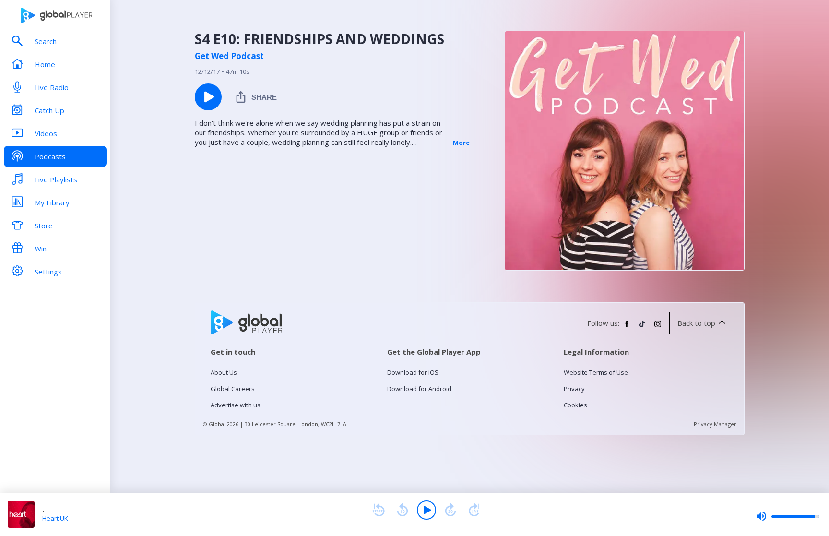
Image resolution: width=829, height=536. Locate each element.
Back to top (696, 323)
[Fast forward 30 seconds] (450, 510)
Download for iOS (412, 372)
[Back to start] (378, 510)
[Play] (426, 510)
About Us (224, 372)
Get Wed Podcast (229, 56)
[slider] (788, 516)
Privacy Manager (715, 424)
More (461, 142)
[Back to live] (474, 510)
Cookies (575, 405)
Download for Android (419, 388)
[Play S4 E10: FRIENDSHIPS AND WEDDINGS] (208, 96)
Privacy (574, 388)
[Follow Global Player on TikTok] (642, 327)
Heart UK (55, 518)
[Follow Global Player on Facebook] (627, 327)
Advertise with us (236, 405)
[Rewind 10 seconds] (402, 510)
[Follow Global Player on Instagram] (657, 327)
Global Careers (233, 388)
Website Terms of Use (596, 372)
